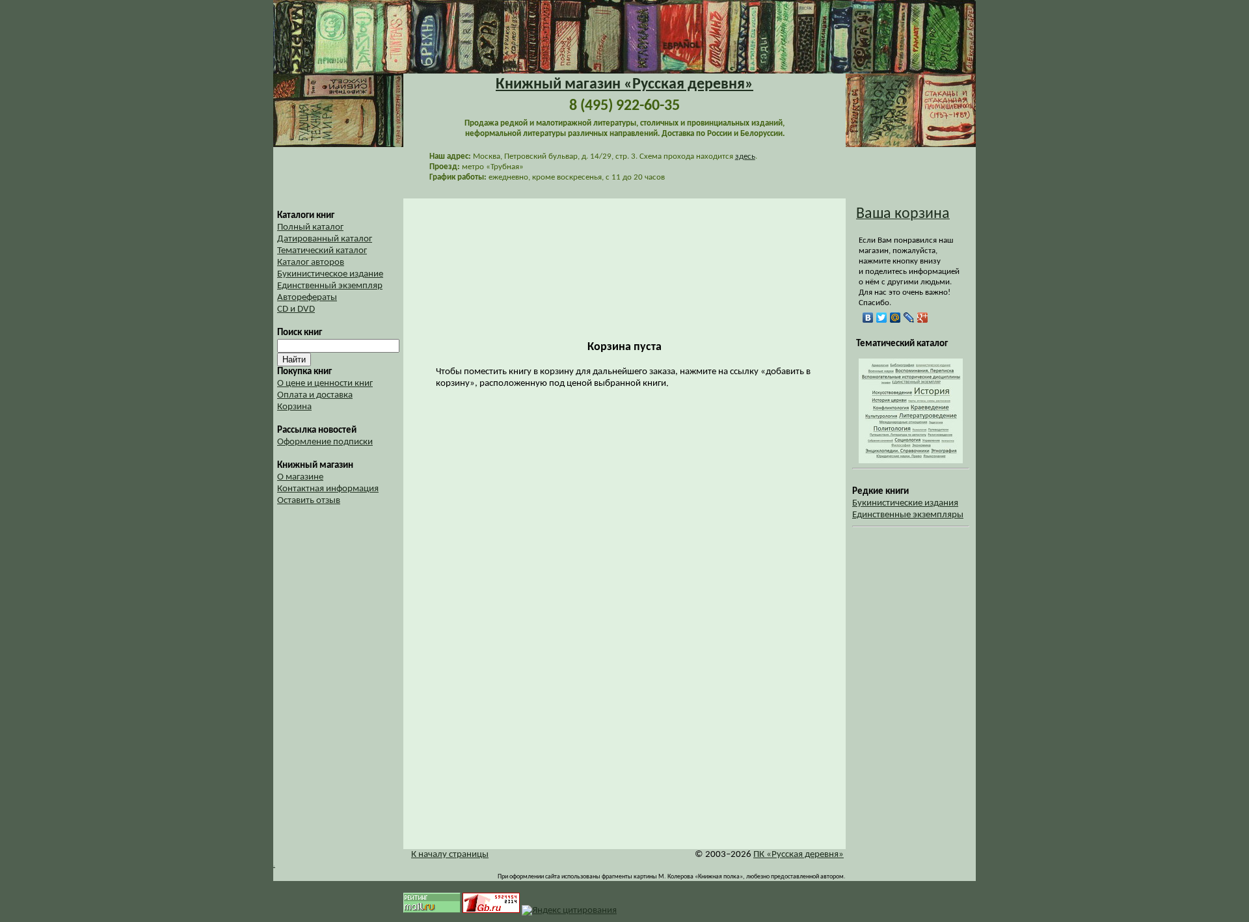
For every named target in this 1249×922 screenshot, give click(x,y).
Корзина (294, 407)
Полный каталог (310, 227)
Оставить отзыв (308, 501)
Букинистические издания (905, 503)
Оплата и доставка (315, 395)
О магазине (300, 477)
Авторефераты (307, 298)
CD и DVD (296, 309)
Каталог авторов (310, 262)
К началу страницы (450, 855)
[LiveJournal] (909, 317)
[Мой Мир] (895, 317)
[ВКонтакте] (868, 317)
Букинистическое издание (330, 274)
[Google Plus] (923, 317)
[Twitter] (882, 317)
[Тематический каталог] (911, 461)
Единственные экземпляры (907, 515)
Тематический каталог (322, 251)
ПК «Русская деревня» (798, 855)
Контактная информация (328, 489)
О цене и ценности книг (325, 383)
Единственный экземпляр (330, 286)
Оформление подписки (325, 442)
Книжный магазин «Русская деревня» (624, 84)
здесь (745, 156)
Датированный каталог (324, 239)
